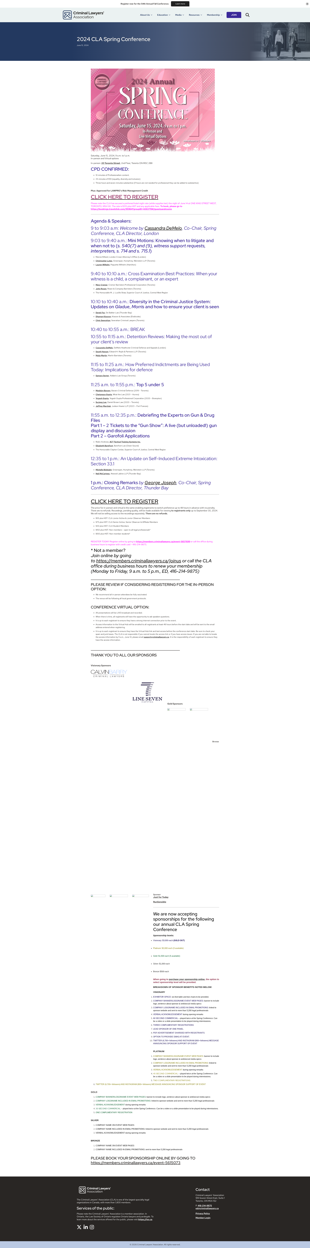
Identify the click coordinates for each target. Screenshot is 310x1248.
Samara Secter (102, 375)
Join (234, 14)
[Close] (307, 3)
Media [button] (178, 14)
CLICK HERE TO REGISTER (124, 501)
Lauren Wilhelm (103, 264)
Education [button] (162, 14)
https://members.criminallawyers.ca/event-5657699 (163, 541)
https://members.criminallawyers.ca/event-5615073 (135, 1162)
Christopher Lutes (104, 261)
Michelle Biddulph (104, 469)
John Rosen (101, 288)
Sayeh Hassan (102, 351)
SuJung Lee (101, 402)
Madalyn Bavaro (103, 390)
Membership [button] (213, 14)
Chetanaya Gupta (104, 394)
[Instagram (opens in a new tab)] (92, 1227)
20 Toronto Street (110, 163)
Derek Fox (100, 312)
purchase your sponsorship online (187, 979)
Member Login (203, 1217)
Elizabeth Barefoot (104, 445)
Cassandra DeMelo (163, 228)
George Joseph (160, 482)
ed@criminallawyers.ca (207, 1208)
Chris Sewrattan (103, 320)
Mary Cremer (102, 285)
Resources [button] (194, 14)
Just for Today (160, 897)
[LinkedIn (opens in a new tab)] (86, 1227)
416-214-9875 (205, 1205)
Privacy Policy (203, 1213)
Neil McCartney (103, 473)
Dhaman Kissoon (103, 316)
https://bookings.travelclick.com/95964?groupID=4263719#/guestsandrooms (131, 209)
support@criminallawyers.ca (156, 637)
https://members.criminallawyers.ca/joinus (138, 561)
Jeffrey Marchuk (103, 406)
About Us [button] (145, 14)
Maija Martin (101, 355)
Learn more (180, 4)
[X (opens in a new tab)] (79, 1227)
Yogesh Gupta (102, 398)
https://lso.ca (145, 1219)
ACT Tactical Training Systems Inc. (125, 442)
